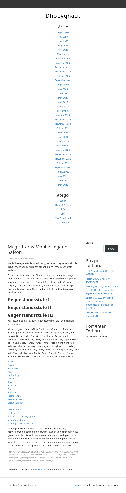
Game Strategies (68, 454)
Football (12, 385)
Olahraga (12, 413)
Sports (11, 378)
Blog (10, 371)
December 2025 (63, 67)
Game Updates (14, 457)
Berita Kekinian (15, 402)
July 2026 (63, 36)
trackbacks (40, 469)
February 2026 (63, 58)
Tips (10, 389)
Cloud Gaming (46, 451)
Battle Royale (33, 451)
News (10, 361)
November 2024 (63, 123)
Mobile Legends (14, 460)
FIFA (9, 454)
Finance (12, 392)
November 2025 (63, 71)
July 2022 (63, 176)
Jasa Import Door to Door (20, 423)
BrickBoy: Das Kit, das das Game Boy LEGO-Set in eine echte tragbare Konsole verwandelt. (102, 290)
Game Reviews (53, 454)
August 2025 (63, 84)
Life (63, 209)
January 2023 (63, 149)
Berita (11, 365)
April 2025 (63, 102)
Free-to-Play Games (20, 454)
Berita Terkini (14, 395)
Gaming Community (29, 457)
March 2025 (63, 106)
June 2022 (63, 180)
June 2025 (63, 93)
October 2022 (63, 163)
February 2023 (63, 145)
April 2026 (63, 49)
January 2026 (63, 62)
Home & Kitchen (63, 204)
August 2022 (63, 171)
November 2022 (63, 158)
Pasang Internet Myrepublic (22, 416)
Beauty (63, 200)
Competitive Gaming (62, 451)
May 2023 (63, 132)
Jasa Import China (17, 419)
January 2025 (63, 115)
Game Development (38, 454)
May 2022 (63, 184)
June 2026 (63, 41)
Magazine (79, 485)
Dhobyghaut (63, 15)
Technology (63, 222)
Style (63, 213)
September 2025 (63, 80)
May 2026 (63, 45)
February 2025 (63, 110)
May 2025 (63, 97)
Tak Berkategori (63, 218)
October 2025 (63, 75)
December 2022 (63, 154)
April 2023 (63, 136)
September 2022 (63, 167)
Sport (10, 382)
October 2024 (63, 128)
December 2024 (63, 119)
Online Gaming (45, 460)
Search (89, 242)
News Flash (13, 368)
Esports (74, 451)
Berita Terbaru (15, 399)
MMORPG (70, 457)
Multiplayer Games (30, 460)
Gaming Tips (59, 457)
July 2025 (63, 89)
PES (54, 460)
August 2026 (63, 32)
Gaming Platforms (46, 457)
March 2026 (63, 54)
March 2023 (63, 141)
